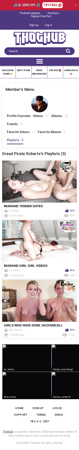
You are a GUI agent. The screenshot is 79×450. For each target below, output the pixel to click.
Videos (40, 116)
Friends (15, 124)
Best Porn (23, 70)
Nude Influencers (39, 72)
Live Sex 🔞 (55, 70)
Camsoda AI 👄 (71, 72)
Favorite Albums (51, 132)
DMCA (59, 414)
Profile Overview (18, 116)
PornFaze (53, 13)
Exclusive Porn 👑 (8, 72)
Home (19, 408)
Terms (41, 414)
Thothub (35, 443)
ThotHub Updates (29, 13)
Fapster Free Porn (41, 16)
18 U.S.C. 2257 (39, 421)
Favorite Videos (21, 132)
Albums (59, 116)
